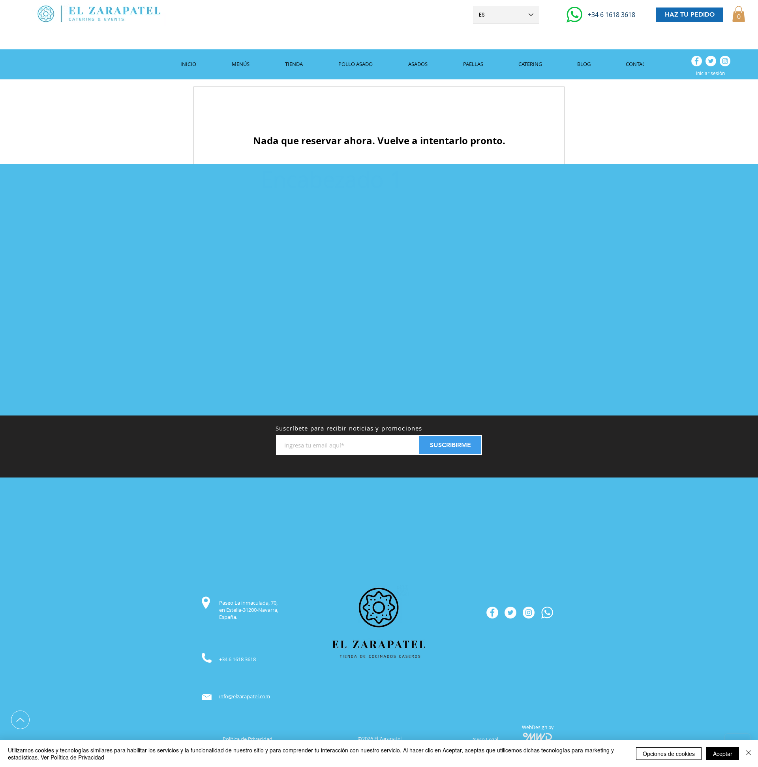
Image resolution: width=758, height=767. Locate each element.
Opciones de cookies (669, 754)
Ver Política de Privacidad (72, 757)
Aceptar (722, 754)
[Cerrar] (748, 753)
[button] (738, 14)
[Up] (20, 720)
